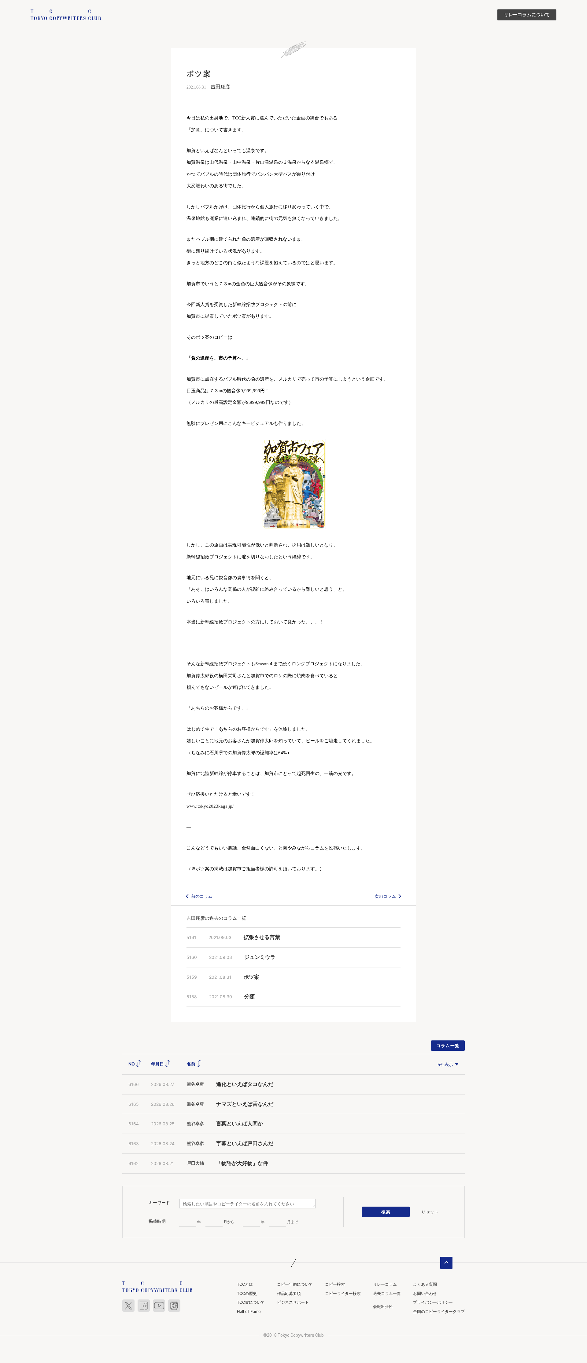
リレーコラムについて (527, 14)
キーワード (159, 1202)
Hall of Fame (249, 1311)
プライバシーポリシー (433, 1302)
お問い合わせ (425, 1293)
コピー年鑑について (295, 1284)
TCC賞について (251, 1302)
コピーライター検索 (343, 1293)
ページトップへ (446, 1263)
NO (132, 1063)
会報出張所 (383, 1306)
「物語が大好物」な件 (242, 1163)
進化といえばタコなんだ (244, 1084)
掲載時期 (157, 1221)
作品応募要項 (289, 1293)
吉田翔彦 (220, 86)
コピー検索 (335, 1284)
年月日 (158, 1063)
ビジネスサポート (293, 1302)
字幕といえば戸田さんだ (244, 1143)
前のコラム (201, 896)
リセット (429, 1212)
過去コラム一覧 (387, 1293)
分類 (249, 996)
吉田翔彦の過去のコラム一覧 (216, 918)
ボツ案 (251, 977)
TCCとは (245, 1284)
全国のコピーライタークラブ (439, 1311)
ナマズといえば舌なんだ (244, 1104)
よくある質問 (425, 1284)
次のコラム (385, 896)
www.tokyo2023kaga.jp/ (210, 806)
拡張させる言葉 (262, 937)
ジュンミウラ (259, 957)
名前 (191, 1063)
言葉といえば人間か (239, 1124)
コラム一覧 (448, 1045)
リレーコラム (385, 1284)
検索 (386, 1211)
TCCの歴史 (247, 1293)
